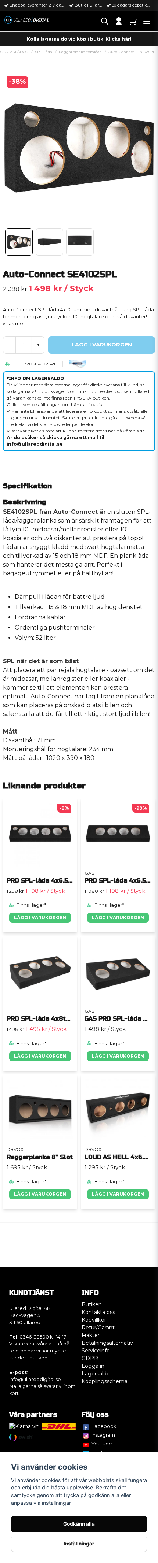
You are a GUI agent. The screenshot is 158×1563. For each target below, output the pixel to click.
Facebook (103, 1426)
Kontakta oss (98, 1312)
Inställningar (79, 1544)
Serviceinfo (96, 1350)
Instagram (103, 1435)
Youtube (101, 1444)
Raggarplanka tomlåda (80, 51)
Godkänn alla (79, 1524)
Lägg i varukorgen (40, 917)
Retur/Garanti (99, 1327)
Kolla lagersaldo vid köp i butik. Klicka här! (79, 39)
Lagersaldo (96, 1373)
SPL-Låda (43, 51)
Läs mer (15, 323)
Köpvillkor (94, 1320)
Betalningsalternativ (107, 1343)
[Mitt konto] (119, 21)
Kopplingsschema (105, 1381)
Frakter (91, 1335)
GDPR (90, 1358)
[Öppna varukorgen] (133, 21)
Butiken (92, 1304)
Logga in (93, 1366)
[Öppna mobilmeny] (147, 21)
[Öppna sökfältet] (105, 21)
